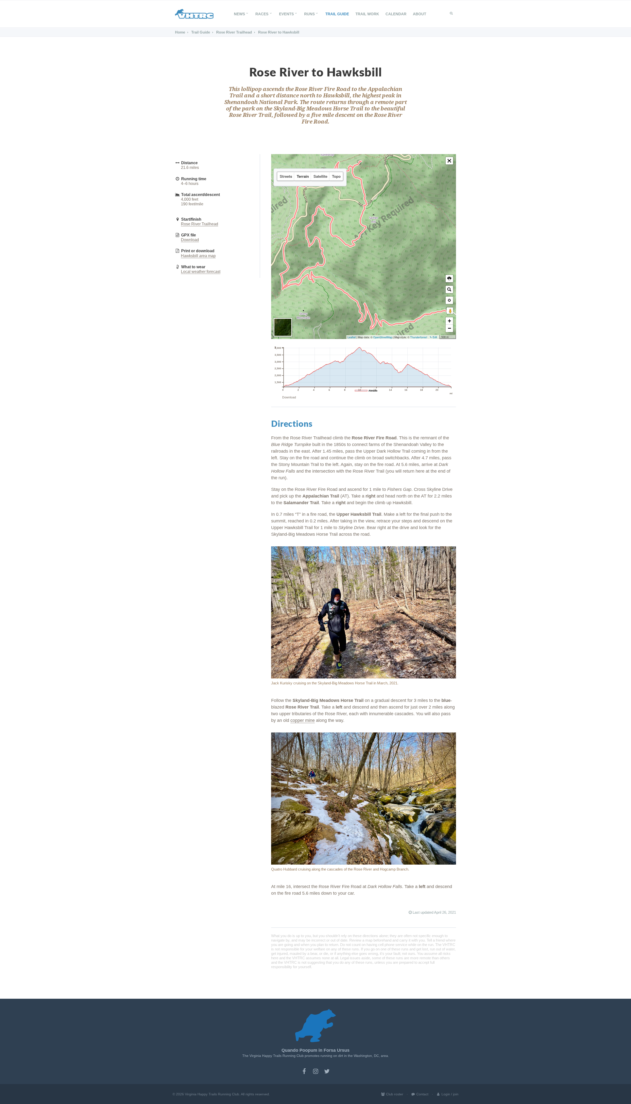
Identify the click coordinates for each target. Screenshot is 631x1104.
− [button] (449, 328)
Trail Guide (337, 14)
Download (190, 240)
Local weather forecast (200, 271)
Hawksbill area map (198, 256)
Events (286, 14)
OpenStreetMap (382, 337)
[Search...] (449, 289)
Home (180, 32)
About (419, 14)
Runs (309, 14)
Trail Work (367, 14)
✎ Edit (433, 337)
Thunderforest (418, 337)
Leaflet (352, 337)
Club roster (394, 1094)
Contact (421, 1094)
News (239, 14)
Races (261, 14)
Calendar (396, 14)
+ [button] (449, 321)
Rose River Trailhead (233, 32)
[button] (449, 160)
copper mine (302, 720)
